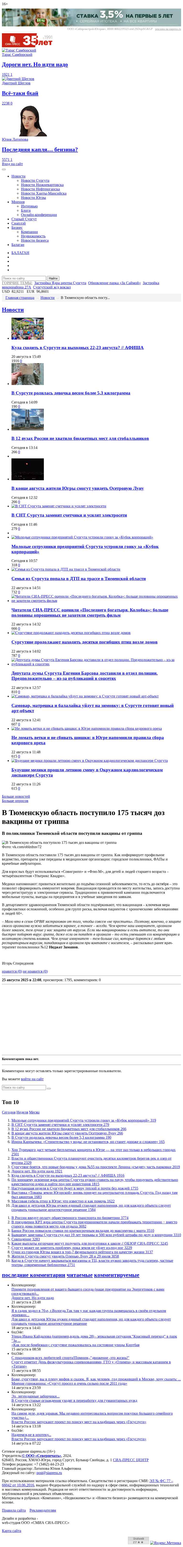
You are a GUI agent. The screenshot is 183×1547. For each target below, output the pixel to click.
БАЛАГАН (20, 253)
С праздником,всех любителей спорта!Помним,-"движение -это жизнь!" (70, 1358)
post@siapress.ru (49, 1473)
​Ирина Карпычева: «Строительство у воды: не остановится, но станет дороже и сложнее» (88, 1142)
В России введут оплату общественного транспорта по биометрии (69, 1218)
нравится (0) (12, 971)
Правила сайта (14, 1510)
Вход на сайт (12, 164)
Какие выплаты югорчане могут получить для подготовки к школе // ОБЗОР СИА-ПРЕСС (89, 1243)
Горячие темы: (17, 283)
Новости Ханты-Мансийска (43, 193)
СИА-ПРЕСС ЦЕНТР (131, 1460)
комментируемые (116, 1275)
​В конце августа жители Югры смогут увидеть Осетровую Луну (77, 488)
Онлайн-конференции (39, 215)
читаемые (80, 1275)
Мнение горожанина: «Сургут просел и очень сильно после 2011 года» (69, 1383)
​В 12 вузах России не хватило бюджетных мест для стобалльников (80, 438)
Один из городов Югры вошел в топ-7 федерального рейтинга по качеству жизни (82, 1252)
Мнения (18, 202)
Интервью (29, 206)
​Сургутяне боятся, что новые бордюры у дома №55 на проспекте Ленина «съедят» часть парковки (95, 1167)
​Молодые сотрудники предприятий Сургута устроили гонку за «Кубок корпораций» (83, 1120)
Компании (29, 232)
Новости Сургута (35, 180)
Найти (53, 278)
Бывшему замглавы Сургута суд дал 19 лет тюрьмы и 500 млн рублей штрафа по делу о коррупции (96, 1235)
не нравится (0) (35, 971)
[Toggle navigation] (4, 169)
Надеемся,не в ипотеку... (31, 1435)
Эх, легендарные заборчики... (35, 1396)
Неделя (22, 1112)
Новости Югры (33, 198)
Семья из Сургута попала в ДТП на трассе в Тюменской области (78, 578)
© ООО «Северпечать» (41, 1456)
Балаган (17, 245)
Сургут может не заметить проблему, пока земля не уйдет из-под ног (71, 1248)
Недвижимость (33, 236)
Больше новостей (16, 796)
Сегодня (8, 1112)
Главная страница (19, 298)
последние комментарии (33, 1275)
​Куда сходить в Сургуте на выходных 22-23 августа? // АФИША (77, 347)
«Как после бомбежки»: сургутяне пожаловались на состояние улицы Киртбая (75, 1345)
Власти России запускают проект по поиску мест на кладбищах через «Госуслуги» (78, 1422)
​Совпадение (25, 1239)
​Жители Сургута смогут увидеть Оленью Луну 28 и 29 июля (65, 1256)
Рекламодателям (43, 1510)
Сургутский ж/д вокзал (52, 287)
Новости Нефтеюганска (40, 189)
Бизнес (17, 228)
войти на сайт (32, 1079)
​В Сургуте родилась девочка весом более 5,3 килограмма (70, 392)
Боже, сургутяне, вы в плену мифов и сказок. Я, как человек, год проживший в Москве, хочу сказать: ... (96, 1379)
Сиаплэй (18, 223)
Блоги (26, 210)
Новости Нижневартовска (42, 185)
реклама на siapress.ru (168, 29)
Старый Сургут (24, 219)
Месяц (34, 1112)
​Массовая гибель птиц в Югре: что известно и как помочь (63, 1201)
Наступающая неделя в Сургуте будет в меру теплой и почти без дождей (74, 1188)
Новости (18, 176)
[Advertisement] (91, 1019)
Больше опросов (15, 801)
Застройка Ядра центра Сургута (60, 283)
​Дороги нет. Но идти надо (36, 1171)
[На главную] (30, 46)
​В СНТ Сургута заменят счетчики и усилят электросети (69, 515)
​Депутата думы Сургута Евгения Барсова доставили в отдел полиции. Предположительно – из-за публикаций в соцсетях (84, 676)
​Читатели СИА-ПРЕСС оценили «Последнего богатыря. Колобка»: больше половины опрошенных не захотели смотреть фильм (89, 612)
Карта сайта (11, 1531)
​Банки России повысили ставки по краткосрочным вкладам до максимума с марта (82, 1231)
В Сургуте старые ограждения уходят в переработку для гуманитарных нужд (74, 1400)
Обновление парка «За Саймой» (114, 283)
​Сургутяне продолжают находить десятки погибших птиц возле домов (84, 641)
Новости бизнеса (35, 240)
